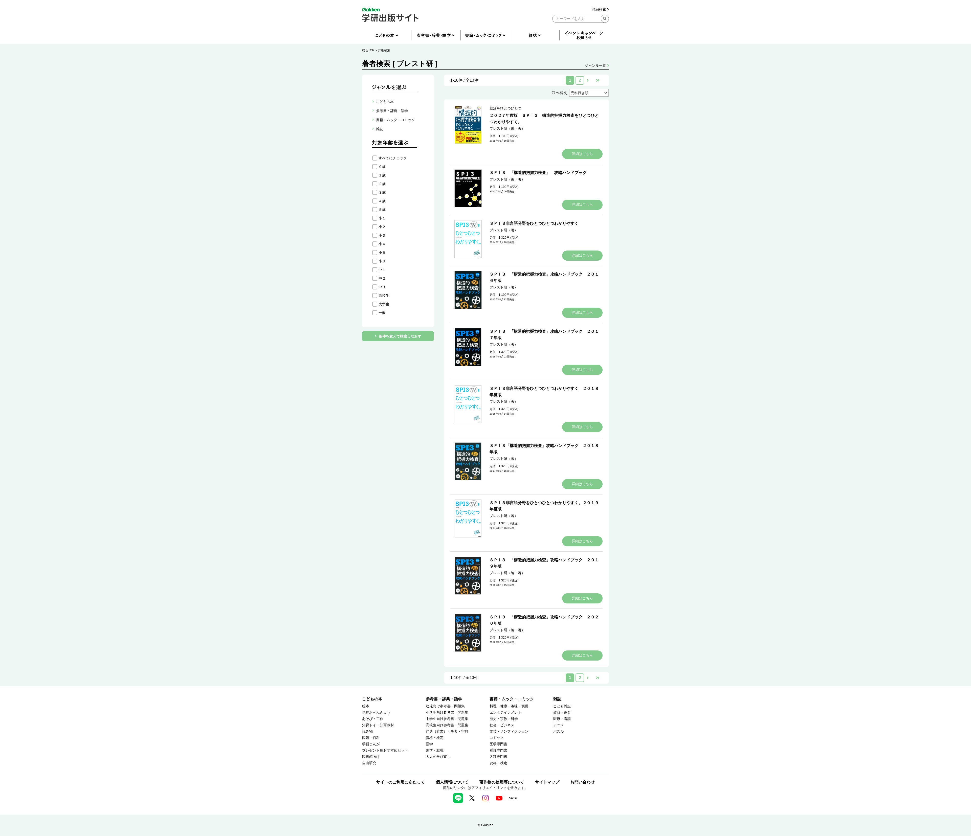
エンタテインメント (505, 712)
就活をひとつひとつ (505, 108)
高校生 (384, 295)
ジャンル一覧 (596, 65)
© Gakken (486, 825)
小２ (382, 227)
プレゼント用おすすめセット (385, 750)
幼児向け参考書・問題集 (445, 706)
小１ (382, 218)
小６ (382, 261)
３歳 (382, 192)
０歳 (382, 167)
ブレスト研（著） (504, 230)
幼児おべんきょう (376, 712)
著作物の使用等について (501, 782)
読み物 (367, 731)
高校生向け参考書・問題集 (447, 725)
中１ (382, 270)
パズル (558, 731)
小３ (382, 235)
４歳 (382, 201)
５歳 (382, 210)
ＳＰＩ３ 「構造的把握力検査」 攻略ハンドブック (538, 172)
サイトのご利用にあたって (400, 782)
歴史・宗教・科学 (504, 719)
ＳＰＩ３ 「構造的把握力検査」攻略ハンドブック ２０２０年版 (544, 620)
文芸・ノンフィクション (509, 731)
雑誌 (557, 699)
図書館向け (371, 757)
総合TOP (368, 50)
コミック (497, 738)
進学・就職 (435, 750)
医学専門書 (498, 744)
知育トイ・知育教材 (378, 725)
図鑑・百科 (371, 738)
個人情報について (452, 782)
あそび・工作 (372, 719)
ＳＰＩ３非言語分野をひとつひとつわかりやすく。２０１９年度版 (544, 506)
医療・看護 (562, 719)
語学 (429, 744)
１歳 (382, 175)
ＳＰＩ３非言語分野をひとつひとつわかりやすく (534, 223)
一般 (382, 313)
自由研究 (369, 763)
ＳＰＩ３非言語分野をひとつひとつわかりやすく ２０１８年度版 (544, 391)
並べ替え (559, 93)
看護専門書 (498, 750)
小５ (382, 253)
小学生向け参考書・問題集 (447, 712)
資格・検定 (435, 738)
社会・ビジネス (502, 725)
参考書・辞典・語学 (444, 699)
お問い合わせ (582, 782)
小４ (382, 244)
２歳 (382, 184)
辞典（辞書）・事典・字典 (447, 731)
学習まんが (371, 744)
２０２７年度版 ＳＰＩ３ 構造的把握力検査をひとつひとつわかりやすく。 (544, 118)
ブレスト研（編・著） (507, 128)
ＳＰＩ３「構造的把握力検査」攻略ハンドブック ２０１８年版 (544, 448)
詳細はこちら (582, 154)
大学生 (384, 304)
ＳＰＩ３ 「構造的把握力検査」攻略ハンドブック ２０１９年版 (544, 563)
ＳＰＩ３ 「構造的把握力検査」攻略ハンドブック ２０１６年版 (544, 277)
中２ (382, 278)
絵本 (365, 706)
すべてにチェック (393, 158)
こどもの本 (372, 699)
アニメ (558, 725)
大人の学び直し (438, 757)
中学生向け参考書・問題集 (447, 719)
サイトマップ (547, 782)
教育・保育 (562, 712)
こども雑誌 (562, 706)
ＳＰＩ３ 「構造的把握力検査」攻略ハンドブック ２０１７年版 (544, 334)
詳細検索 (599, 9)
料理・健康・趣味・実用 (509, 706)
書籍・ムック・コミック (512, 699)
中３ (382, 287)
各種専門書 (498, 757)
